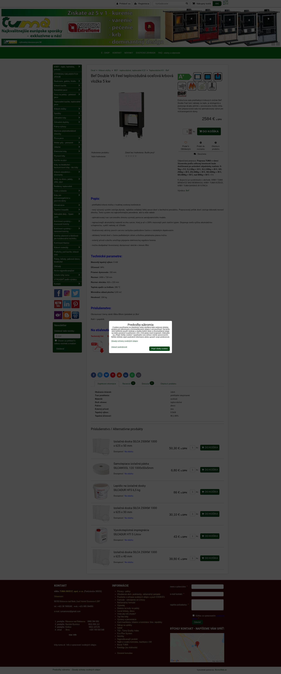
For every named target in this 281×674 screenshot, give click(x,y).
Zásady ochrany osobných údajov (124, 341)
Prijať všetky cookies (159, 349)
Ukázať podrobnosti (119, 347)
